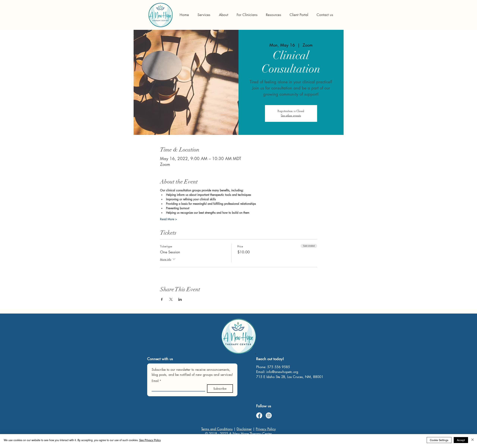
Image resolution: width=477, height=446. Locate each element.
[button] (247, 15)
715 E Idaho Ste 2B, (271, 376)
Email (156, 381)
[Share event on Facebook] (162, 299)
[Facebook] (259, 415)
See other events (291, 115)
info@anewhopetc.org (282, 371)
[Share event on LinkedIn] (180, 299)
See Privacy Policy (150, 440)
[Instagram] (269, 415)
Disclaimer (244, 429)
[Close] (472, 440)
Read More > (168, 219)
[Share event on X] (171, 299)
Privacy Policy (266, 429)
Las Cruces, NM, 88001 (305, 376)
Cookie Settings (439, 440)
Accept (461, 440)
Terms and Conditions (217, 429)
